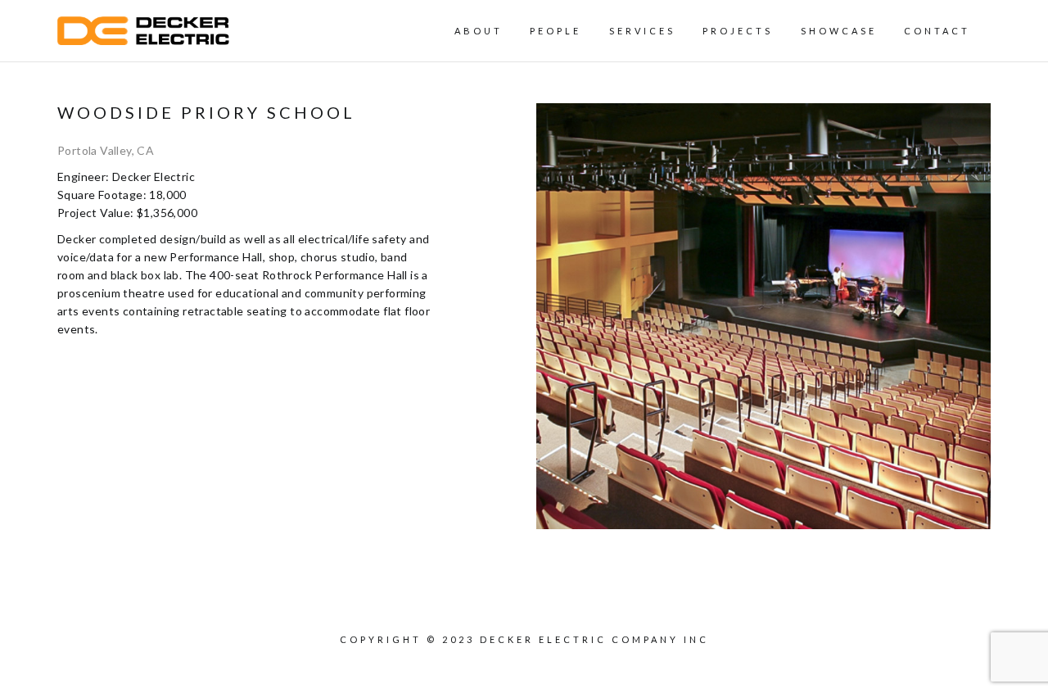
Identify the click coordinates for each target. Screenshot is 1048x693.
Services (642, 30)
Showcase (839, 30)
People (555, 30)
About (478, 30)
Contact (937, 30)
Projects (737, 30)
